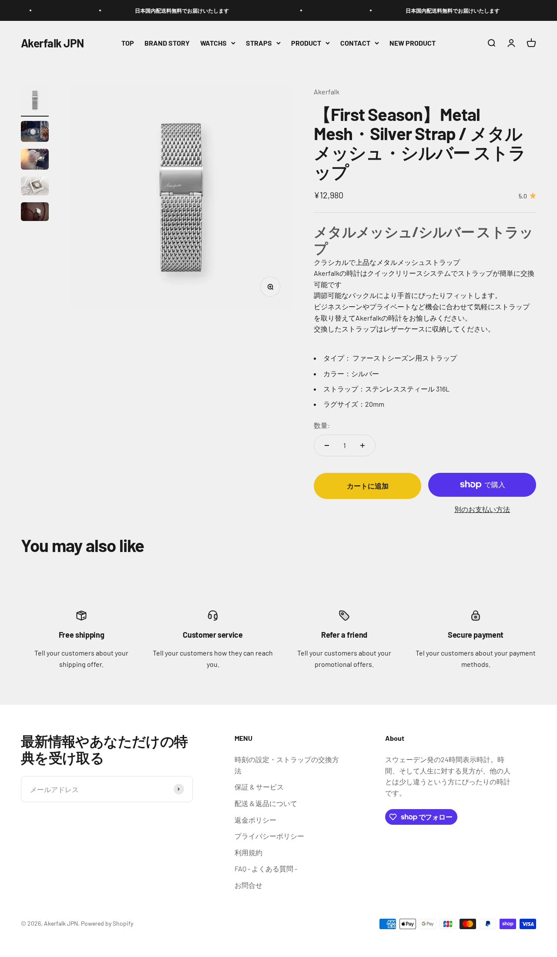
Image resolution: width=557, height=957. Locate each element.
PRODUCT (306, 43)
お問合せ (248, 885)
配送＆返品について (266, 803)
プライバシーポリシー (269, 836)
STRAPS (259, 43)
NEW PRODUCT (412, 43)
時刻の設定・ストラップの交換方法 (287, 765)
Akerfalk (326, 91)
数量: (322, 425)
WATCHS (213, 43)
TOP (127, 43)
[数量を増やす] (362, 445)
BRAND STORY (167, 43)
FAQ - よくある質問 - (266, 868)
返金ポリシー (255, 820)
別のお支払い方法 (482, 509)
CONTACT (355, 43)
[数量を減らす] (326, 445)
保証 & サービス (259, 787)
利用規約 (248, 852)
